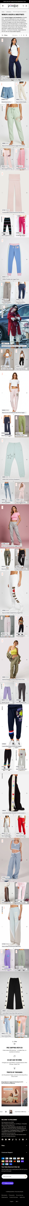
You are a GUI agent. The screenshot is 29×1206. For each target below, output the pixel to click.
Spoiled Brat (11, 1191)
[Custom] (26, 1139)
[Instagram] (6, 1139)
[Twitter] (16, 1139)
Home (3, 11)
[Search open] (23, 5)
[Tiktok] (13, 1139)
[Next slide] (26, 59)
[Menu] (2, 5)
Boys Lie (6, 1130)
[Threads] (19, 1139)
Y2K (4, 1127)
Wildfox (23, 1130)
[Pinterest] (23, 1139)
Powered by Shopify (19, 1191)
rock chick (18, 1127)
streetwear (13, 1127)
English (11, 1201)
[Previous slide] (2, 59)
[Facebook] (2, 1139)
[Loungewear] (11, 1096)
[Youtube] (9, 1139)
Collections (8, 11)
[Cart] (26, 5)
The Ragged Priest (14, 1130)
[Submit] (25, 1176)
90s (9, 1127)
